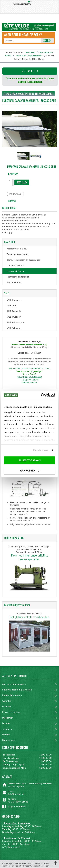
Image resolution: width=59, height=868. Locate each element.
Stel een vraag (15, 194)
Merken (6, 734)
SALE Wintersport (15, 322)
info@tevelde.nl (29, 382)
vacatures (7, 728)
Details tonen (41, 450)
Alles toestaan (30, 460)
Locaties (6, 723)
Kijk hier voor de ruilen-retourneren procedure (29, 368)
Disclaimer (7, 717)
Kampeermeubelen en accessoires (23, 259)
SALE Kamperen (14, 299)
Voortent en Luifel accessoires (29, 55)
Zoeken (47, 40)
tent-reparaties (14, 282)
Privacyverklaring (11, 712)
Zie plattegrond (16, 786)
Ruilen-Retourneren (12, 695)
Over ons (6, 706)
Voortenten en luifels (17, 248)
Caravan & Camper (16, 271)
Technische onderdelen (18, 276)
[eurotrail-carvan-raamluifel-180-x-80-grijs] (23, 161)
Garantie (6, 700)
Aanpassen (27, 470)
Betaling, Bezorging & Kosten (17, 689)
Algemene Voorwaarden (14, 684)
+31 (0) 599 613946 (18, 801)
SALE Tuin (12, 305)
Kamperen (30, 52)
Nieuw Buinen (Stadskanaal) (29, 377)
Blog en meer (9, 740)
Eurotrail (12, 200)
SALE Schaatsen (14, 328)
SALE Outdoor (14, 316)
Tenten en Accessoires (17, 254)
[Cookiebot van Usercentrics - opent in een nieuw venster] (41, 395)
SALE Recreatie (14, 311)
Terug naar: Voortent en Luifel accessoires (28, 94)
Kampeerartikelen (15, 265)
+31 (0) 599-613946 (29, 379)
